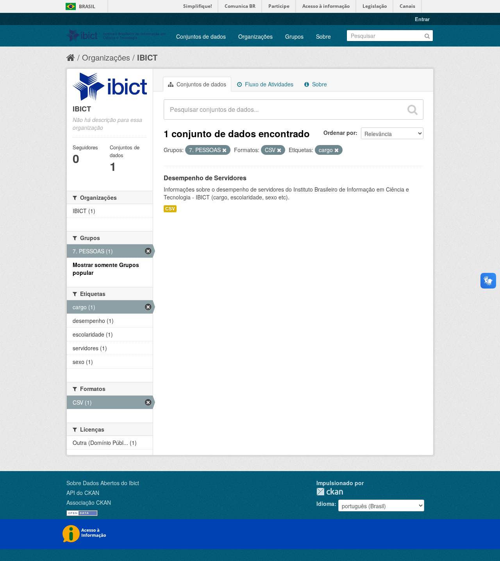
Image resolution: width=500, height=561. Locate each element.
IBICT (147, 57)
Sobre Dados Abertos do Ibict (102, 483)
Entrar (422, 19)
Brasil (87, 6)
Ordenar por (339, 132)
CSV (170, 208)
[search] (412, 109)
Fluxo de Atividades (268, 84)
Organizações (255, 36)
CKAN (329, 492)
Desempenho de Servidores (205, 177)
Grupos (294, 36)
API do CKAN (82, 492)
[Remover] (224, 150)
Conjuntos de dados (201, 36)
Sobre (323, 36)
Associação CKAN (88, 502)
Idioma (325, 503)
